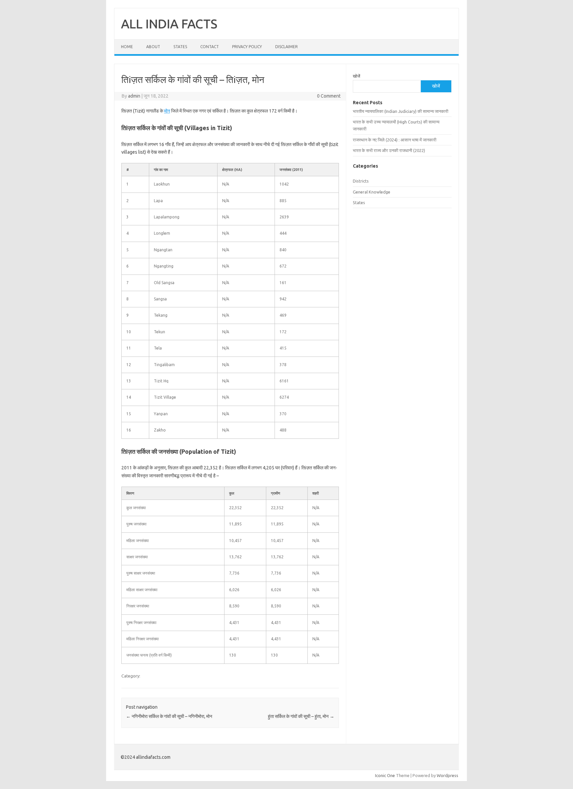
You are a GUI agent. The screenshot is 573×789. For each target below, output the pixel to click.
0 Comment (329, 96)
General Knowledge (371, 192)
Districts (361, 181)
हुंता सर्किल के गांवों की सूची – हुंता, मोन (301, 716)
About (153, 46)
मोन (167, 111)
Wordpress (447, 775)
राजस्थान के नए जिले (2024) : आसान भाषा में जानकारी (394, 139)
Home (127, 46)
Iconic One (385, 775)
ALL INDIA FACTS (169, 24)
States (180, 46)
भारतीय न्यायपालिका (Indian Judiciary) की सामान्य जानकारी (400, 111)
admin (134, 96)
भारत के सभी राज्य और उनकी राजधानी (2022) (389, 150)
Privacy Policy (247, 46)
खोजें (356, 76)
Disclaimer (286, 46)
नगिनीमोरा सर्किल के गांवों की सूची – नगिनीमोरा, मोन (169, 716)
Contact (209, 46)
